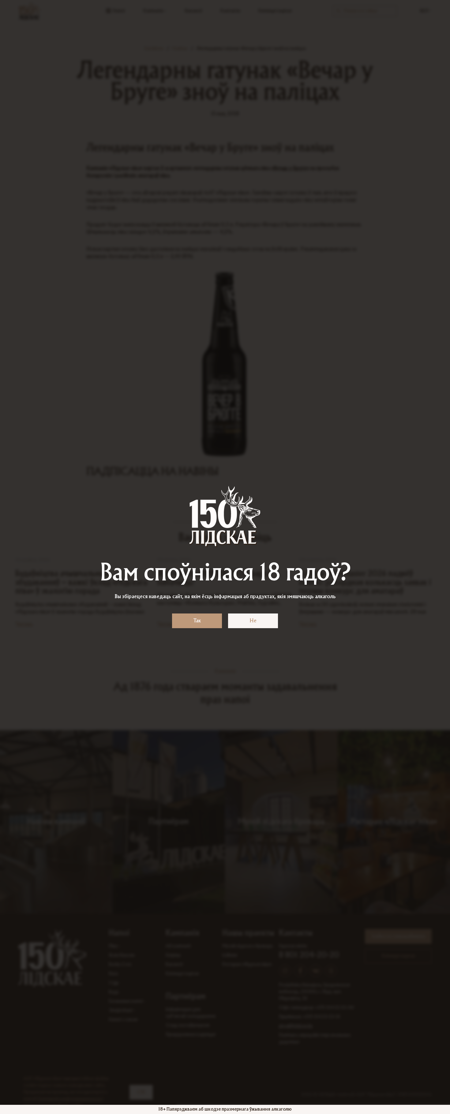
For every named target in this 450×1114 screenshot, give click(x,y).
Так (197, 620)
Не (253, 620)
